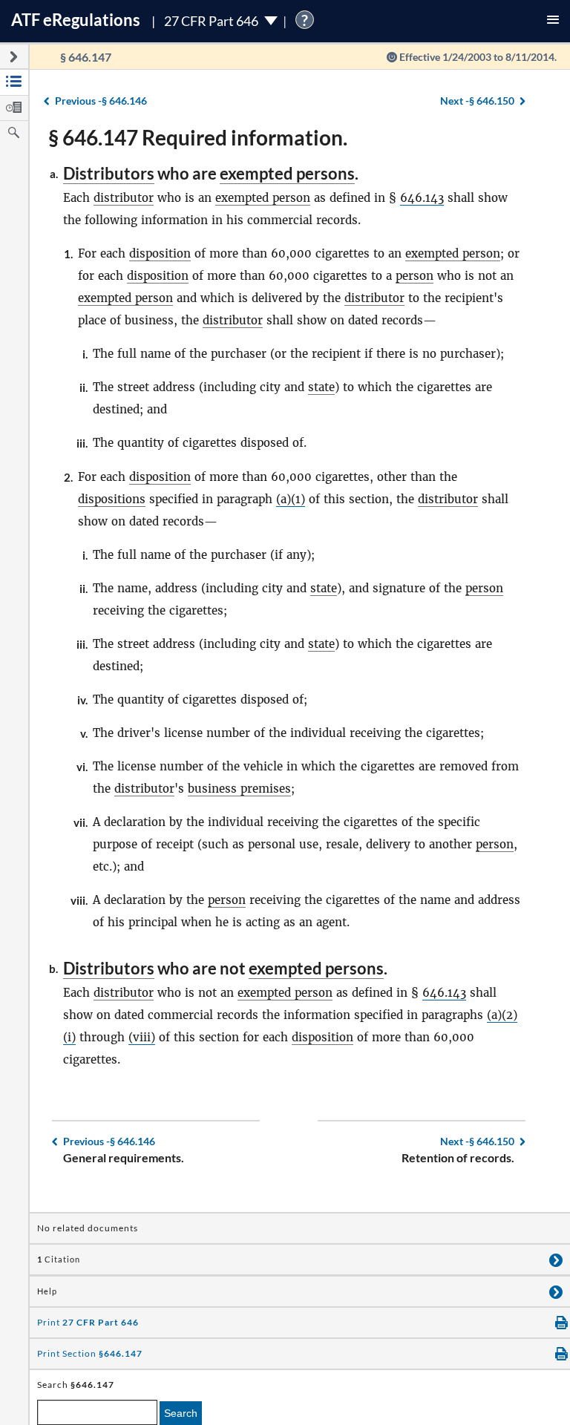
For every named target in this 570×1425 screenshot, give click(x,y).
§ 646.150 (477, 100)
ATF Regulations (75, 20)
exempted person (262, 198)
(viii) (141, 1037)
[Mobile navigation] (553, 21)
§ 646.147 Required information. (197, 137)
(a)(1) (290, 499)
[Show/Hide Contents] (556, 1259)
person (414, 276)
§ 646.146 (101, 100)
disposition (160, 253)
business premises (239, 789)
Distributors (108, 173)
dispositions (111, 499)
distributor (124, 198)
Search (180, 1413)
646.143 (422, 198)
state (321, 387)
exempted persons (287, 173)
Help (47, 1291)
